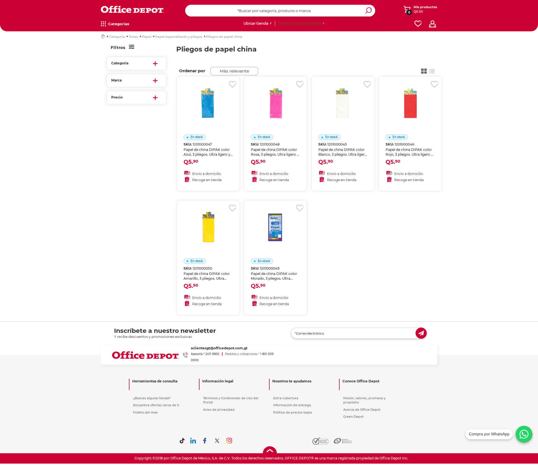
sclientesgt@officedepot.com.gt (219, 348)
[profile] (432, 23)
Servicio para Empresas (300, 23)
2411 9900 (212, 354)
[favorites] (418, 23)
